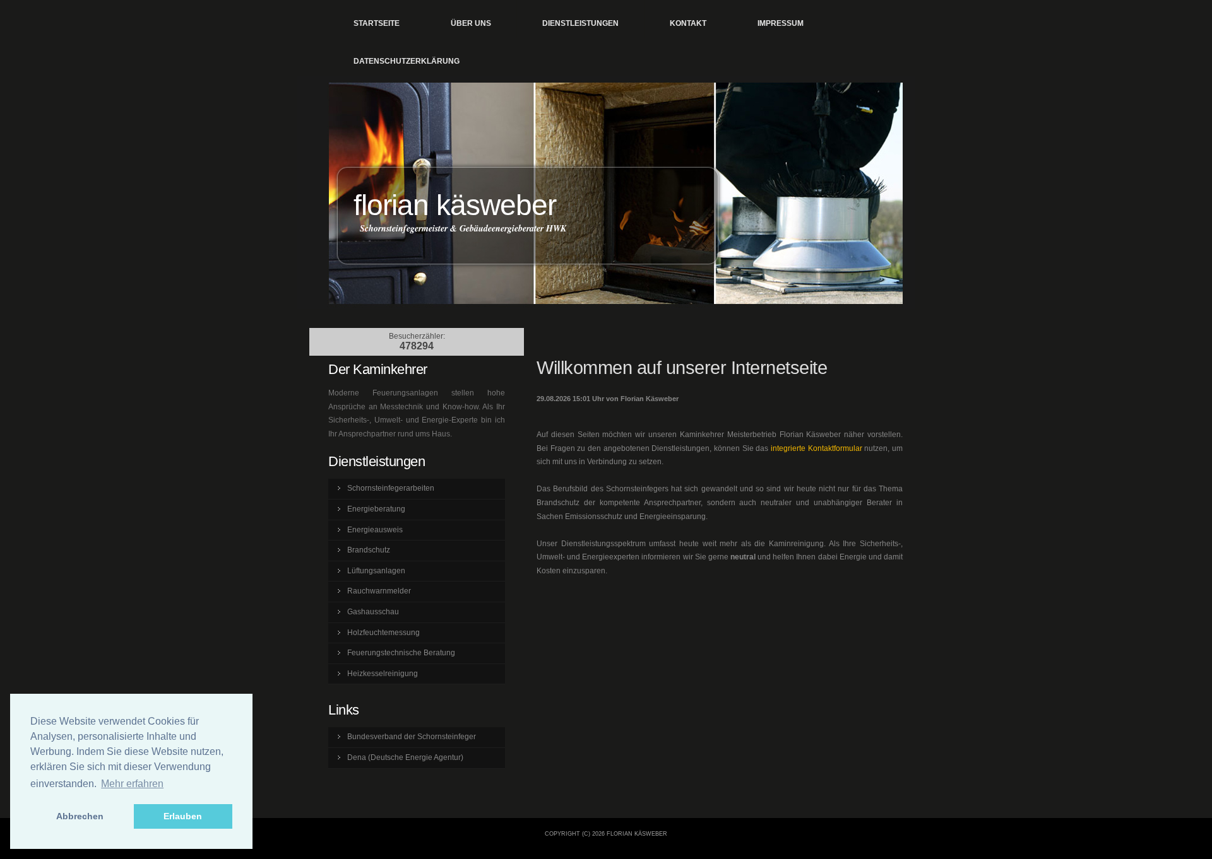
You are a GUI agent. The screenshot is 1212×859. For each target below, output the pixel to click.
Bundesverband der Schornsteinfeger (411, 736)
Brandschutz (368, 550)
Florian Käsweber (455, 205)
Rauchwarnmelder (379, 591)
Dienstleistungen (580, 23)
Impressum (781, 23)
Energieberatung (376, 509)
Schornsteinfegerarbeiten (390, 488)
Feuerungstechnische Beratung (401, 652)
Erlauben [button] (182, 816)
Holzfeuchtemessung (383, 632)
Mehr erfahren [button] (132, 783)
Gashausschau (373, 611)
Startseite (377, 23)
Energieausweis (375, 529)
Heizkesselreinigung (382, 673)
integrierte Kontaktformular (816, 448)
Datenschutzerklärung (407, 61)
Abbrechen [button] (80, 816)
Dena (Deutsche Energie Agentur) (405, 757)
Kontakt (688, 23)
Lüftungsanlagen (376, 570)
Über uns (471, 23)
